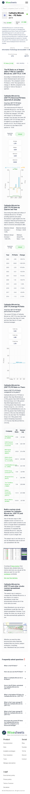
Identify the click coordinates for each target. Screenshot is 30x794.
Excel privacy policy (9, 775)
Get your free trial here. (11, 578)
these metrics (15, 566)
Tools (5, 759)
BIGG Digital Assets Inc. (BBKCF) (8, 451)
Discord (24, 755)
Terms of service (8, 783)
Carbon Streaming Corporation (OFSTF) (8, 493)
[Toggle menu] (26, 2)
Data (4, 747)
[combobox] (15, 8)
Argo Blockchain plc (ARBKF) (9, 437)
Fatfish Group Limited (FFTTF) (9, 471)
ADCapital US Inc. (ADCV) (9, 477)
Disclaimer (6, 787)
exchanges (7, 574)
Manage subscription (9, 763)
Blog (23, 743)
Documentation (7, 743)
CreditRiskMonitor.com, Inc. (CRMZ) (11, 465)
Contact (24, 759)
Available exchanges (9, 751)
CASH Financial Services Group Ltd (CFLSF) (9, 443)
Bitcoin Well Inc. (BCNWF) (9, 500)
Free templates (7, 755)
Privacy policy (7, 779)
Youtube (24, 747)
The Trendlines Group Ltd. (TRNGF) (9, 484)
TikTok (24, 751)
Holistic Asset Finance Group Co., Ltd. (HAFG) (9, 459)
